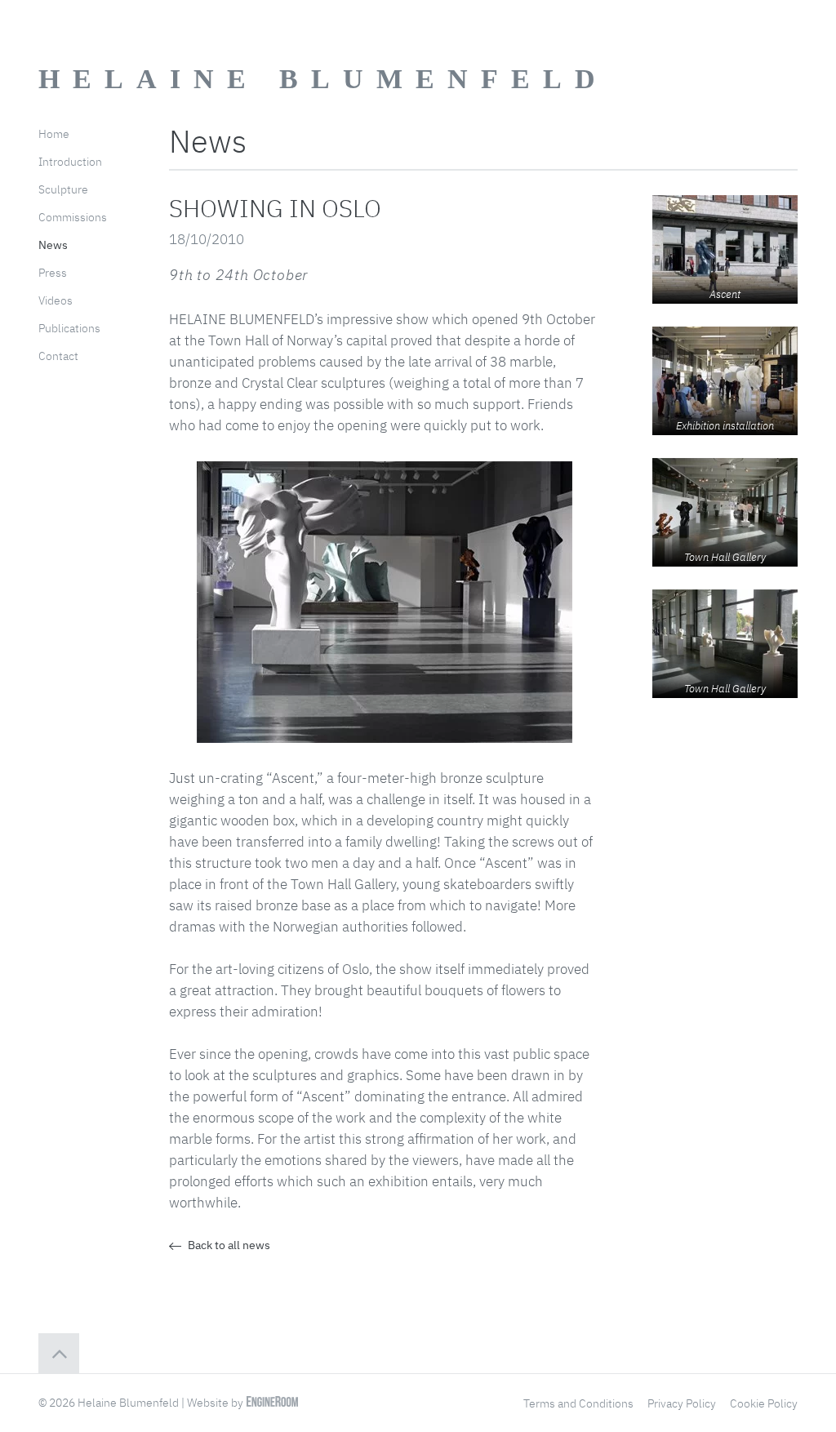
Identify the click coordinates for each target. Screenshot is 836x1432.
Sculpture (63, 189)
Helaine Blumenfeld (323, 79)
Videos (55, 300)
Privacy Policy (681, 1403)
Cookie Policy (764, 1403)
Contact (58, 356)
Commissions (72, 217)
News (53, 245)
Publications (69, 328)
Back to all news (227, 1245)
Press (52, 272)
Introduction (70, 161)
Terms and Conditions (578, 1403)
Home (53, 134)
